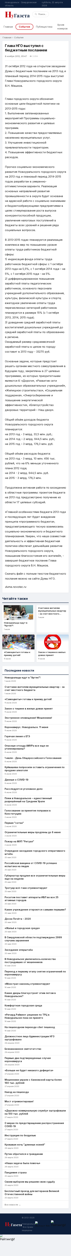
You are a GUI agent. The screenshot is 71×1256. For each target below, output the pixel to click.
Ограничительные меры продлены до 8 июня (33, 832)
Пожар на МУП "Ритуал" (19, 841)
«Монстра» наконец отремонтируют (27, 983)
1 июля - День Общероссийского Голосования (33, 758)
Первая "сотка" (14, 822)
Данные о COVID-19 (16, 779)
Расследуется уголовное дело (24, 788)
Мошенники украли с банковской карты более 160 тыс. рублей (33, 1081)
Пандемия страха (16, 1172)
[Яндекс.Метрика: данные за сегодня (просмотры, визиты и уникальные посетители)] (42, 1223)
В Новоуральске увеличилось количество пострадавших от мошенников (30, 961)
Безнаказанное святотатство (23, 1048)
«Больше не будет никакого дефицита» (29, 1070)
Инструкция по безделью (20, 1135)
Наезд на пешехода (17, 1092)
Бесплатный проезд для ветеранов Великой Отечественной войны (32, 1193)
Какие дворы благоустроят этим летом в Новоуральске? (30, 995)
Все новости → (13, 1204)
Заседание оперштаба (19, 949)
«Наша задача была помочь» (22, 1163)
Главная (8, 26)
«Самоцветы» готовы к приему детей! (28, 699)
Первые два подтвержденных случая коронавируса (28, 1060)
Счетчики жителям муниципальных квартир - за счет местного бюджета (35, 688)
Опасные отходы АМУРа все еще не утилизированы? (27, 747)
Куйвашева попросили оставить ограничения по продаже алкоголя (35, 769)
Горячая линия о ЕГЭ (17, 736)
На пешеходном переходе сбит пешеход (30, 1027)
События (24, 26)
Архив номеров (62, 26)
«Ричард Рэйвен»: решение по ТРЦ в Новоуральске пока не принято (27, 1016)
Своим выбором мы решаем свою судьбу (30, 1181)
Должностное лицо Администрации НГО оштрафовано (29, 1038)
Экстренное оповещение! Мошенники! (28, 717)
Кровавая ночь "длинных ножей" (25, 1144)
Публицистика (44, 26)
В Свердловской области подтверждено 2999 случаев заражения (33, 939)
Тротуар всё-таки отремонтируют (26, 887)
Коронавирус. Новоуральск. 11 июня (26, 727)
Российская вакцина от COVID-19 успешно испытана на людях (31, 865)
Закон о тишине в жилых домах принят (29, 708)
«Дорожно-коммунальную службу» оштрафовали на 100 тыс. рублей (35, 1112)
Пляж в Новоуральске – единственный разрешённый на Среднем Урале (28, 800)
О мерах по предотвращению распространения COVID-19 (34, 1125)
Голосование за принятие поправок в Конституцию (28, 812)
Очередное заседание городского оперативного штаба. (35, 852)
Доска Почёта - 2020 (18, 918)
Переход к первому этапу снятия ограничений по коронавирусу (35, 973)
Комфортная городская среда (23, 1005)
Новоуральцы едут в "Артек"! (22, 677)
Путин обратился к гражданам (24, 1154)
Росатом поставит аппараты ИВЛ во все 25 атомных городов (31, 899)
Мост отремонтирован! (19, 1101)
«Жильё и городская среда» (22, 928)
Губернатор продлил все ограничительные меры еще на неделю (35, 877)
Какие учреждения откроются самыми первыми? (35, 909)
